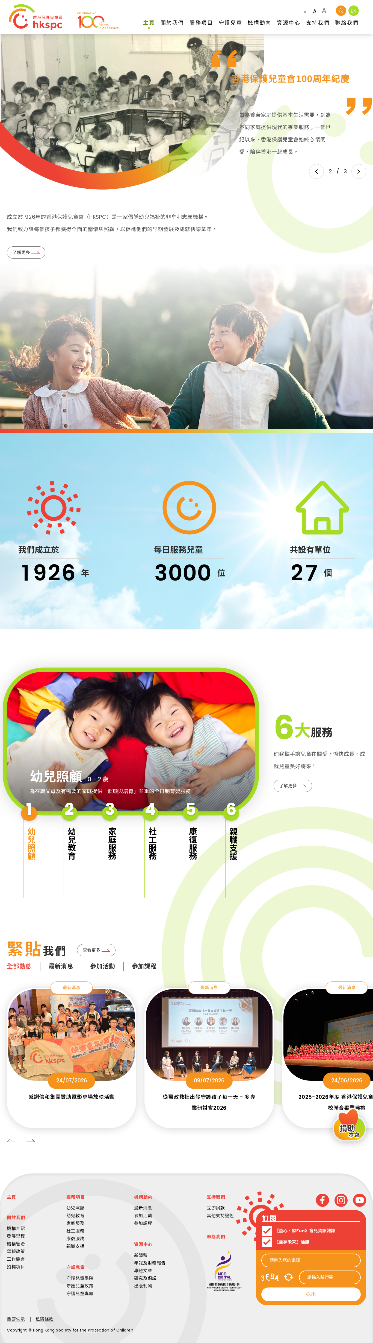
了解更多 (21, 252)
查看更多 (91, 950)
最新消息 (61, 966)
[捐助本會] (349, 1125)
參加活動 (102, 966)
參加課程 (144, 966)
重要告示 (16, 1319)
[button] (30, 848)
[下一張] (358, 171)
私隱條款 (44, 1319)
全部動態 (19, 966)
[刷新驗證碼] (289, 1277)
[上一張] (316, 171)
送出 (311, 1294)
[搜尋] (341, 10)
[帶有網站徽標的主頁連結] (64, 17)
